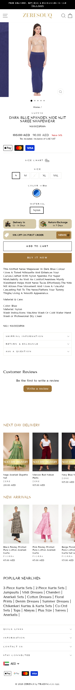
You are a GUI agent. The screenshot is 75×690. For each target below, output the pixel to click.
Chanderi (53, 592)
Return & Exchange (22, 344)
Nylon (36, 210)
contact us (13, 646)
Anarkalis (10, 615)
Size (37, 169)
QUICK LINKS (13, 629)
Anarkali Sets (13, 597)
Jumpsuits (11, 592)
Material (37, 204)
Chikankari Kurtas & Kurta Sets (27, 606)
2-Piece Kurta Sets (50, 588)
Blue (37, 193)
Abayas (29, 610)
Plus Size (45, 610)
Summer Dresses (55, 601)
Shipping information (25, 336)
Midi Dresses (32, 592)
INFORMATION (14, 638)
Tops (16, 610)
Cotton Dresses (39, 597)
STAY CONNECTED (16, 655)
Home (36, 107)
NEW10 (62, 234)
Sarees (60, 610)
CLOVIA (37, 113)
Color (37, 185)
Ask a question (19, 351)
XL (44, 175)
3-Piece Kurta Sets (17, 588)
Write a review (37, 388)
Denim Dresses (27, 601)
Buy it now (37, 257)
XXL (55, 175)
